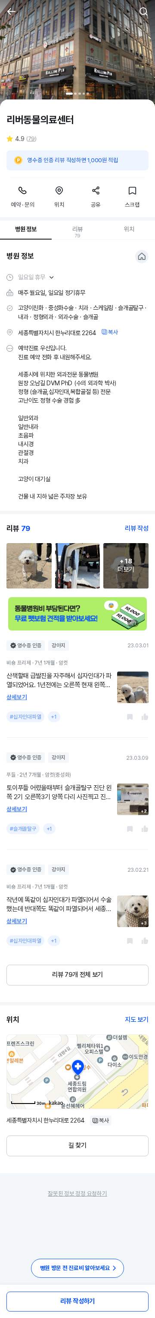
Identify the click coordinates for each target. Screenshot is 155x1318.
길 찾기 (77, 1145)
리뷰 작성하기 (77, 1301)
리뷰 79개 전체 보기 (77, 975)
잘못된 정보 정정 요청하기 (77, 1193)
